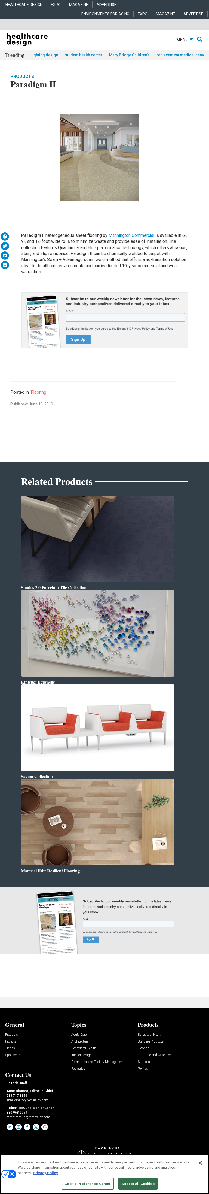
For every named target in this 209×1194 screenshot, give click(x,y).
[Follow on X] (36, 1127)
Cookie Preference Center (87, 1184)
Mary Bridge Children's (129, 55)
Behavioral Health (83, 1048)
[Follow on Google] (44, 1127)
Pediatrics (78, 1069)
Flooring (38, 392)
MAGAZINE (78, 5)
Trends (10, 1048)
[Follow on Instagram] (18, 1127)
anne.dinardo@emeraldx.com (27, 1100)
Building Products (151, 1041)
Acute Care (79, 1035)
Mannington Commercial (131, 235)
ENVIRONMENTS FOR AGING (105, 14)
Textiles (143, 1069)
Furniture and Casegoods (155, 1055)
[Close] (200, 1163)
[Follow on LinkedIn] (10, 1127)
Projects (10, 1041)
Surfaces (144, 1062)
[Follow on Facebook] (27, 1127)
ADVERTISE (106, 5)
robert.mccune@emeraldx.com (28, 1117)
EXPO (56, 5)
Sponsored (12, 1055)
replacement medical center (181, 55)
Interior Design (81, 1055)
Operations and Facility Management (97, 1062)
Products (22, 76)
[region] (104, 1174)
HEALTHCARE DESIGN (23, 5)
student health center (83, 55)
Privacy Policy (45, 1173)
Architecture (79, 1041)
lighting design (44, 55)
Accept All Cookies (137, 1184)
